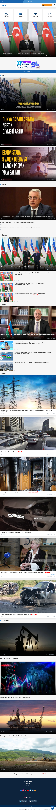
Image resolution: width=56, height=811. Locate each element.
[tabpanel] (28, 39)
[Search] (50, 1)
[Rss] (35, 790)
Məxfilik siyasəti (32, 806)
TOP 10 (28, 787)
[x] (26, 790)
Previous (2, 40)
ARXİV (28, 785)
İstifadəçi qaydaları (24, 806)
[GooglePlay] (23, 801)
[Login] (54, 1)
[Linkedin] (33, 790)
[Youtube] (28, 790)
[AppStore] (33, 801)
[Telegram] (30, 790)
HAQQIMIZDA (28, 781)
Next (54, 40)
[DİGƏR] (54, 5)
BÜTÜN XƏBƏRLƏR (28, 71)
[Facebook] (21, 790)
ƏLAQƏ (28, 783)
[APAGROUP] (28, 797)
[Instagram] (23, 790)
